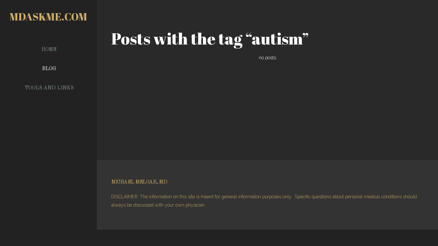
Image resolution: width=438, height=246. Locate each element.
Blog (49, 68)
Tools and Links (49, 88)
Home (48, 49)
